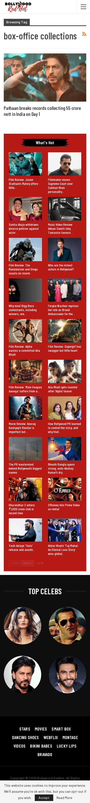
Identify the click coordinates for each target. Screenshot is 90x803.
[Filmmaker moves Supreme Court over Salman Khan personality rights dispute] (64, 164)
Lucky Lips (66, 746)
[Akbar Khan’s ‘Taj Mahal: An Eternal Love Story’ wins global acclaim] (64, 530)
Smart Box (61, 729)
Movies (41, 729)
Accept (44, 797)
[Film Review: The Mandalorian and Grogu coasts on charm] (25, 249)
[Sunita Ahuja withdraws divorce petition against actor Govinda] (25, 208)
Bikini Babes (41, 746)
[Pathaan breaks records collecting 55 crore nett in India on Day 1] (45, 77)
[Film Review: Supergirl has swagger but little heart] (64, 330)
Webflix (51, 737)
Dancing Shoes (25, 737)
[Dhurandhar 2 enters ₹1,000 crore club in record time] (25, 489)
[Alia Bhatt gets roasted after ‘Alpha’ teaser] (64, 371)
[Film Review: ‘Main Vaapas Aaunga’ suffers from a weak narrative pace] (25, 371)
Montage (70, 737)
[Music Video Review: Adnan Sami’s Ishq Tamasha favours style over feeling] (64, 208)
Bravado (45, 754)
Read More (64, 797)
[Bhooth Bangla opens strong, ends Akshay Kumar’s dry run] (64, 448)
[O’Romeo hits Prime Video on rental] (64, 489)
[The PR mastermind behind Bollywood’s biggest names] (25, 448)
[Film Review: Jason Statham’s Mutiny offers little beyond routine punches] (25, 164)
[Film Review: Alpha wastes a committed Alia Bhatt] (25, 330)
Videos (20, 746)
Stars (24, 729)
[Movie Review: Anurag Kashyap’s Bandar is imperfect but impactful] (25, 408)
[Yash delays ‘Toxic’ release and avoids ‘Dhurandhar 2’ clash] (25, 530)
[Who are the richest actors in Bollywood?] (64, 249)
